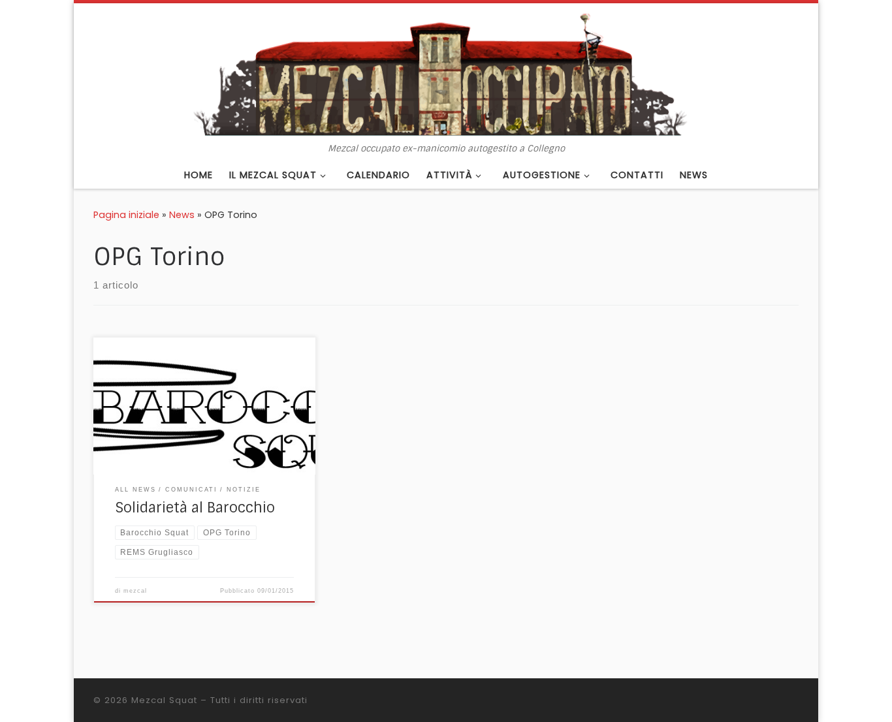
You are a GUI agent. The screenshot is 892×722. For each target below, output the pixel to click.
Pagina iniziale (126, 214)
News (182, 214)
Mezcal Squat (164, 700)
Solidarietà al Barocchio (195, 508)
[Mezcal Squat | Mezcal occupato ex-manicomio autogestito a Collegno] (446, 73)
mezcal (135, 591)
